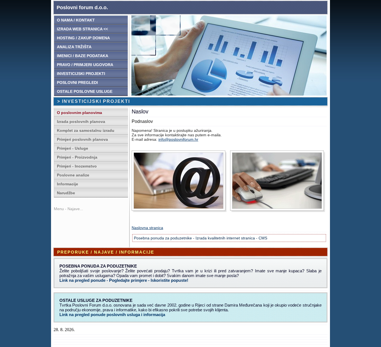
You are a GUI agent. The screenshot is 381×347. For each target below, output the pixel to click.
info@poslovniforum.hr (178, 139)
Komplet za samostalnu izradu (85, 130)
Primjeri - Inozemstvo (77, 166)
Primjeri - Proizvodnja (77, 157)
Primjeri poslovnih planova (82, 139)
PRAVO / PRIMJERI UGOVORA (85, 64)
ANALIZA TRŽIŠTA (74, 47)
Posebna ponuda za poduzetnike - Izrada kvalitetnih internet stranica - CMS (200, 238)
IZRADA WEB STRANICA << (82, 29)
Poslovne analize (73, 175)
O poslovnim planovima (79, 112)
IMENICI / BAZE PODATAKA (82, 56)
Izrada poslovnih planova (81, 121)
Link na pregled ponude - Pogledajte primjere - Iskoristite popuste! (123, 280)
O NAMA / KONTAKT (76, 20)
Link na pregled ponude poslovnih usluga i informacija (112, 314)
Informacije (67, 184)
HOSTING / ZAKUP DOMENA (83, 38)
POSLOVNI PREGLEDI (77, 82)
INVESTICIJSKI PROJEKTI (81, 73)
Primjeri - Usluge (72, 148)
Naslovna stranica (147, 227)
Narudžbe (66, 193)
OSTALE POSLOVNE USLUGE (84, 91)
